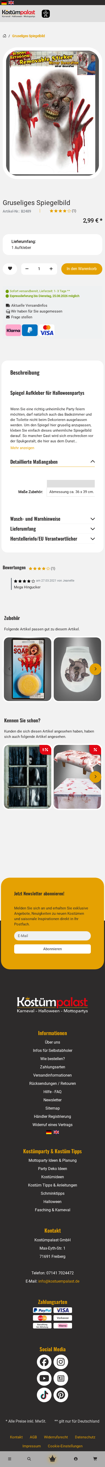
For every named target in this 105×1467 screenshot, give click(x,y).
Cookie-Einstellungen (65, 1446)
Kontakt (16, 1437)
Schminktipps (52, 1193)
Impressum (31, 1446)
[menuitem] (4, 2)
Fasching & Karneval (52, 1210)
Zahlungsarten (52, 1067)
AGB (33, 1437)
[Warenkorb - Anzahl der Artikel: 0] (95, 1459)
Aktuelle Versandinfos (28, 305)
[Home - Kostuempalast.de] (52, 1005)
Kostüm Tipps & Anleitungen (52, 1185)
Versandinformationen (52, 1075)
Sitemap (52, 1108)
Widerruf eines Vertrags (52, 1124)
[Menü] (10, 1459)
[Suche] (29, 1459)
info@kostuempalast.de (58, 1281)
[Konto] (76, 1459)
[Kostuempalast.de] (19, 14)
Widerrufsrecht (56, 1437)
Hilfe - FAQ (52, 1091)
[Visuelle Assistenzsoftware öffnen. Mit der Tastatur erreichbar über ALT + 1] (42, 13)
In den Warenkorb (82, 268)
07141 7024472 (60, 1273)
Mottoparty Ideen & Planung (53, 1160)
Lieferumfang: (23, 241)
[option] (52, 113)
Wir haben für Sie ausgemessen (36, 311)
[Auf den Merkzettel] (10, 269)
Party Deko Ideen (52, 1168)
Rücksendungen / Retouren (52, 1083)
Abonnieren (52, 949)
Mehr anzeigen (22, 448)
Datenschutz (85, 1437)
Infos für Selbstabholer (52, 1050)
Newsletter (52, 1100)
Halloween (52, 1201)
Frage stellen (21, 317)
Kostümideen (52, 1177)
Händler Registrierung (52, 1116)
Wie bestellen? (52, 1058)
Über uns (52, 1042)
